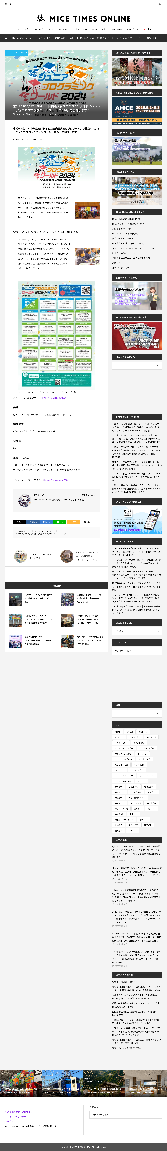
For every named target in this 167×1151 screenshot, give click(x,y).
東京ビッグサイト (124, 819)
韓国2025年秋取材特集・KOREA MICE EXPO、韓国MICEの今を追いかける (136, 1005)
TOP (17, 29)
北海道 (39, 534)
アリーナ (134, 737)
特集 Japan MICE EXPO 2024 (126, 1048)
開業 (118, 830)
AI (117, 731)
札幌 (44, 534)
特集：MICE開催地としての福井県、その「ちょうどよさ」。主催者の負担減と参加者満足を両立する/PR (136, 988)
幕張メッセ (121, 808)
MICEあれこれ (64, 29)
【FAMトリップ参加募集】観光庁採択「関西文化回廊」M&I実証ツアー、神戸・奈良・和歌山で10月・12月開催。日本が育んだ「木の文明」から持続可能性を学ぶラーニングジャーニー (136, 895)
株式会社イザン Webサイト (19, 1111)
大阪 (152, 792)
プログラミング (23, 534)
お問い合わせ (132, 29)
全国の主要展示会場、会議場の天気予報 (131, 258)
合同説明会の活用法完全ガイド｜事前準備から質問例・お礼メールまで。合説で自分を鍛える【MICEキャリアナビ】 (136, 610)
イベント (121, 742)
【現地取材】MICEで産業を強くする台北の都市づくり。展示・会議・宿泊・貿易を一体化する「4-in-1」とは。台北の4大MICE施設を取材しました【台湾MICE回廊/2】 (137, 957)
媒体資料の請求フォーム (123, 253)
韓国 (132, 830)
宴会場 (119, 803)
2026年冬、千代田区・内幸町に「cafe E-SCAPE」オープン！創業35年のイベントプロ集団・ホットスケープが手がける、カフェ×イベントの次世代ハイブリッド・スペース (136, 917)
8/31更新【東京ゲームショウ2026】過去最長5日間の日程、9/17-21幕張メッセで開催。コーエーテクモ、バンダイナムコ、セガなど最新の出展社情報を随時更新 (136, 852)
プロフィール (87, 495)
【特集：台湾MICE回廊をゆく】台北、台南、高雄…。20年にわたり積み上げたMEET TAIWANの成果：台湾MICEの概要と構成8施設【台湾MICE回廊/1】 (137, 439)
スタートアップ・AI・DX (17, 52)
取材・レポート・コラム (44, 29)
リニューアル (147, 775)
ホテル (139, 764)
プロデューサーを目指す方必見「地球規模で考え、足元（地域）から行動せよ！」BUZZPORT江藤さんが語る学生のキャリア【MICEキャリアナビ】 (136, 598)
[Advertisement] (131, 389)
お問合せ (9, 1121)
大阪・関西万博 (137, 797)
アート (151, 737)
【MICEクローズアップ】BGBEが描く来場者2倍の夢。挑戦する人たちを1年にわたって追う (135, 1021)
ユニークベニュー (124, 775)
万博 (141, 781)
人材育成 (33, 534)
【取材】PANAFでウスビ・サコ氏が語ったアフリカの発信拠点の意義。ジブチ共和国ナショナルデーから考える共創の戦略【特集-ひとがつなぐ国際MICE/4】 (136, 452)
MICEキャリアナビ (99, 29)
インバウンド (147, 748)
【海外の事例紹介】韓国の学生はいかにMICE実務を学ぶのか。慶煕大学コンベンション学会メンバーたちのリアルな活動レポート (136, 552)
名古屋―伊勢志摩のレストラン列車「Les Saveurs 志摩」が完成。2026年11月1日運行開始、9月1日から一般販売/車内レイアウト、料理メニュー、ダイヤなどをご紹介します (137, 873)
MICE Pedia (117, 29)
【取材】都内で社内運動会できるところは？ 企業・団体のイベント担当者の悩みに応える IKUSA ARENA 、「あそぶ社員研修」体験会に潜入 (136, 488)
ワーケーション (123, 781)
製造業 (133, 825)
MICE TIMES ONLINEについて (126, 218)
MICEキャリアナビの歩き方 (125, 233)
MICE (143, 731)
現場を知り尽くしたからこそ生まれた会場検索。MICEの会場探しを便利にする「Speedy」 (135, 996)
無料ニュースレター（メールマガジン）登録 (133, 248)
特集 (26, 29)
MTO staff (27, 531)
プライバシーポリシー (15, 1116)
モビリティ (136, 770)
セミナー (144, 759)
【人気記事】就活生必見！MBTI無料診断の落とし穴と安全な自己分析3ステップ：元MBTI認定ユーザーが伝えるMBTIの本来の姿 (136, 563)
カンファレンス (123, 753)
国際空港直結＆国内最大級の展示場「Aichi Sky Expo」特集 (134, 1013)
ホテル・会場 (81, 29)
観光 (148, 825)
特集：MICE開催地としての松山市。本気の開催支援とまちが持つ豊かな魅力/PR (136, 1041)
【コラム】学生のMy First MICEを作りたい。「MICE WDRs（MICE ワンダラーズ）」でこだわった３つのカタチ (137, 477)
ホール (119, 770)
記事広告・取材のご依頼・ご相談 (128, 243)
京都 (118, 786)
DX (130, 731)
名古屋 (119, 792)
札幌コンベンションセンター (57, 534)
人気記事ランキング (121, 228)
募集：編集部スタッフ (122, 238)
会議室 (133, 786)
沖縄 (118, 825)
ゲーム (142, 753)
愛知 (138, 808)
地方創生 (136, 792)
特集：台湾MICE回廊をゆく (125, 981)
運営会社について (120, 268)
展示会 (135, 803)
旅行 (151, 808)
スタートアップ (124, 759)
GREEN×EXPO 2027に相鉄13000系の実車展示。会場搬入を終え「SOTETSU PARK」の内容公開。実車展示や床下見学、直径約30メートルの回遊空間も (136, 937)
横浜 (143, 819)
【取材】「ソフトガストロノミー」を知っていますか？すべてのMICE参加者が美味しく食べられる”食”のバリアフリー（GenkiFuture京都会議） (136, 427)
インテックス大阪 (124, 748)
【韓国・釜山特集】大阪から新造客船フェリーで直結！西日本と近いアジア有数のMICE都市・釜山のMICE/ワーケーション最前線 (136, 1031)
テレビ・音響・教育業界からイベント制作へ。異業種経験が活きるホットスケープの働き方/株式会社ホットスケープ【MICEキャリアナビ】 (136, 575)
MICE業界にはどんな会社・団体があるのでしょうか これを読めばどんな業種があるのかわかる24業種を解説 (137, 586)
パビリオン (121, 764)
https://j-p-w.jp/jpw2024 (54, 397)
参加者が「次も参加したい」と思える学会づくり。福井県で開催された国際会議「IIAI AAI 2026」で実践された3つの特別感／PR (137, 465)
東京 (119, 814)
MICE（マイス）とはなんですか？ (128, 223)
